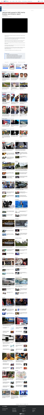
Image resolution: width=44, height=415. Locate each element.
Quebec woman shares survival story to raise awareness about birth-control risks (15, 88)
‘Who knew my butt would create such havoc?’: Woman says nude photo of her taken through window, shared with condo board (14, 397)
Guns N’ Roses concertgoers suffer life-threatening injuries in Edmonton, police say (15, 79)
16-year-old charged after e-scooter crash (10, 292)
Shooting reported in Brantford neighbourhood (21, 227)
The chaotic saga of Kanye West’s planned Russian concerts (20, 306)
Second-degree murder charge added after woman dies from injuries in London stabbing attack (8, 267)
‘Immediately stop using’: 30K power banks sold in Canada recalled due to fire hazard (6, 126)
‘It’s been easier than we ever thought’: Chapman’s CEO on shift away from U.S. (6, 103)
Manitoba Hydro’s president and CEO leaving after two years (21, 208)
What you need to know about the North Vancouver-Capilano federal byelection (20, 150)
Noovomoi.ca (33, 410)
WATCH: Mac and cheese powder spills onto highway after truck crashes (5, 88)
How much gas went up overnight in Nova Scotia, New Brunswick (7, 208)
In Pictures (19, 1)
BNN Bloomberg (24, 410)
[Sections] (2, 1)
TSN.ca (23, 411)
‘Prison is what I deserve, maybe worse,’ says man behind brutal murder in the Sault (23, 250)
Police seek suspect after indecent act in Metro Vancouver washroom (23, 157)
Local (10, 1)
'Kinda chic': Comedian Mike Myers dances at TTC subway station (23, 115)
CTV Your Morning (24, 1)
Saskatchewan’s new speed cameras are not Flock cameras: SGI (10, 234)
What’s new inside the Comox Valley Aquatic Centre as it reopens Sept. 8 (21, 286)
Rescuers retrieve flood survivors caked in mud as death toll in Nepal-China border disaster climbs (8, 379)
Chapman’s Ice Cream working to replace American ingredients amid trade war (20, 266)
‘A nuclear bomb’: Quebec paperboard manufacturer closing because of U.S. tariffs (21, 247)
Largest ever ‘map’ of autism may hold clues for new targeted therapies (21, 379)
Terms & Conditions (14, 410)
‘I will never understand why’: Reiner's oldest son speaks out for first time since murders (6, 115)
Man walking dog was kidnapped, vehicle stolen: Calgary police (23, 88)
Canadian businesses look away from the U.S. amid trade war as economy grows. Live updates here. (6, 79)
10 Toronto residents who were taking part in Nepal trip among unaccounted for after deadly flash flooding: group (10, 158)
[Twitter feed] (2, 406)
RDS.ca (33, 411)
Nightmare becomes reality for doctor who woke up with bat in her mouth (15, 126)
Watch (16, 1)
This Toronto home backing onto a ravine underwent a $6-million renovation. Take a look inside (6, 136)
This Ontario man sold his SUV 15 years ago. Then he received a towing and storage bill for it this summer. (6, 396)
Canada (13, 1)
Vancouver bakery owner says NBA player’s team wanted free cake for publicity (23, 293)
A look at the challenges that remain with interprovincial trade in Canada (8, 325)
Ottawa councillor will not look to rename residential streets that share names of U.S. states (23, 173)
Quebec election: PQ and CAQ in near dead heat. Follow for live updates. (7, 189)
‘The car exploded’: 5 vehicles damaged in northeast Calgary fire (10, 173)
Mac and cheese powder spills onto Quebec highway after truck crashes (10, 196)
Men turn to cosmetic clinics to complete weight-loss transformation (8, 343)
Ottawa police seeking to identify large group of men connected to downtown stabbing (23, 177)
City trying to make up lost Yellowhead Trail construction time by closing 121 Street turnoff (23, 196)
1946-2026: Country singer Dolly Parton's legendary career (15, 136)
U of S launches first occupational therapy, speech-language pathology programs (10, 250)
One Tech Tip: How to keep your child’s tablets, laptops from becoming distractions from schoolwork (21, 361)
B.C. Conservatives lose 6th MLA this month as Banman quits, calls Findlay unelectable (8, 306)
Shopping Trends (30, 1)
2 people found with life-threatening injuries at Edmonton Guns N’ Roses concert (23, 192)
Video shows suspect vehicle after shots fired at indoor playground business (8, 286)
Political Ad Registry (14, 411)
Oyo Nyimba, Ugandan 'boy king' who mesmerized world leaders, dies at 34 (23, 313)
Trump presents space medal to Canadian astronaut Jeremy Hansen (23, 103)
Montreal (3, 10)
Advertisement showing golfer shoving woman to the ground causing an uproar (15, 103)
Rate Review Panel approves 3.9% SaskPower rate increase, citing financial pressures (8, 227)
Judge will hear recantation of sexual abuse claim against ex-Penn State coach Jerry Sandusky (8, 361)
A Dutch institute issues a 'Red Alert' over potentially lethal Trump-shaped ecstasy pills (23, 309)
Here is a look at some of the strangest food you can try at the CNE (23, 136)
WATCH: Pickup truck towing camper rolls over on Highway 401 (10, 273)
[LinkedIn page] (6, 406)
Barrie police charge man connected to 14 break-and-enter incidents (23, 273)
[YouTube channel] (5, 406)
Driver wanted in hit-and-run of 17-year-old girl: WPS (10, 288)
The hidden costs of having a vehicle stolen (12, 54)
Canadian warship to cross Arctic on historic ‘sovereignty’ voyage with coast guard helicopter (23, 126)
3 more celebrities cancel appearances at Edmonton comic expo (10, 313)
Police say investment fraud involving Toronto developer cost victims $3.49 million (23, 79)
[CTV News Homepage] (6, 1)
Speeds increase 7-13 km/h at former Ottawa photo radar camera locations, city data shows (21, 170)
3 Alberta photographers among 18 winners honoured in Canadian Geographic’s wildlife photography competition (10, 177)
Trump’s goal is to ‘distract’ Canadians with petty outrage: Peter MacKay (15, 115)
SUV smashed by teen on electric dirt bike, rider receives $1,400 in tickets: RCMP (21, 189)
